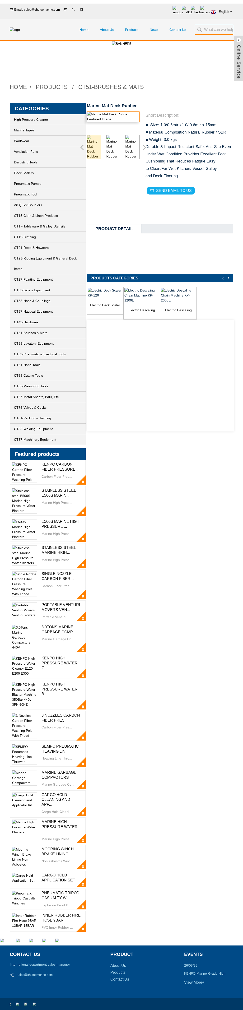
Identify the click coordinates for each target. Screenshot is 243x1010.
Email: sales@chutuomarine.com (37, 9)
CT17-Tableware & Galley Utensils (39, 226)
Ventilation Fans (26, 151)
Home (84, 30)
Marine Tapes (24, 130)
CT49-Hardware (26, 322)
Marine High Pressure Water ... (60, 827)
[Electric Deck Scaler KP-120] (105, 293)
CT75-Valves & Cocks (30, 407)
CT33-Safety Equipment (32, 290)
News (154, 30)
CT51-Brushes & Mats (111, 87)
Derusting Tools (25, 162)
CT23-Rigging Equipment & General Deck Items (45, 263)
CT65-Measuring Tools (31, 386)
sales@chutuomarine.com (35, 975)
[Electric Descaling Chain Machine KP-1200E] (141, 295)
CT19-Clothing (25, 237)
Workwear (21, 141)
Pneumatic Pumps (27, 183)
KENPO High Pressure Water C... (60, 663)
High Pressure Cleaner (31, 119)
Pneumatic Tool (25, 194)
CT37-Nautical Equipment (33, 311)
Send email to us (174, 191)
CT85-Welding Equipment (33, 429)
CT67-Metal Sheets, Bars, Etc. (37, 397)
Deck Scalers (24, 173)
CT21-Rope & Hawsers (31, 248)
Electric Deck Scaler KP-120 (105, 305)
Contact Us (177, 30)
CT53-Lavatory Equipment (34, 343)
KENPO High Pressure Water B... (60, 689)
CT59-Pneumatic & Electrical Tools (40, 354)
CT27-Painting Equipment (33, 279)
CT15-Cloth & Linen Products (36, 216)
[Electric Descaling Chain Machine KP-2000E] (178, 295)
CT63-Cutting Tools (28, 375)
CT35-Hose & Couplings (32, 301)
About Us (107, 30)
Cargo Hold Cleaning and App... (56, 800)
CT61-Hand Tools (27, 365)
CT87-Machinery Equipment (35, 439)
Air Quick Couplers (28, 205)
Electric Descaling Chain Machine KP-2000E (178, 310)
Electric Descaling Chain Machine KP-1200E (141, 310)
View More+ (194, 982)
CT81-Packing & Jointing (32, 418)
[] (198, 29)
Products (131, 30)
